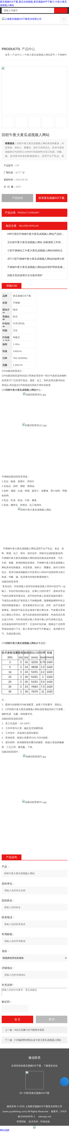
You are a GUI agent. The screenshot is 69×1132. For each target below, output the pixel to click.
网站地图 (4, 1130)
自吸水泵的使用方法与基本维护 (24, 275)
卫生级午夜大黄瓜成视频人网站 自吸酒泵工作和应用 (36, 242)
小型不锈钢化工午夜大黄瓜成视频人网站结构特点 (34, 250)
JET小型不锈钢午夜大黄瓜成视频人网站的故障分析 (35, 258)
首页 (7, 54)
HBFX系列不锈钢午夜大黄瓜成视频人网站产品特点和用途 (36, 233)
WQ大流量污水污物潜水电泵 (29, 1030)
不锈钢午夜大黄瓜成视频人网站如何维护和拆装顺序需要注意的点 (36, 267)
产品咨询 (17, 198)
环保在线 (45, 1121)
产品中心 (17, 54)
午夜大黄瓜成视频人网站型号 (39, 54)
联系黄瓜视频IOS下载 (51, 198)
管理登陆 (21, 1121)
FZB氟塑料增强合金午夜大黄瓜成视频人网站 (37, 1040)
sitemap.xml (44, 1116)
